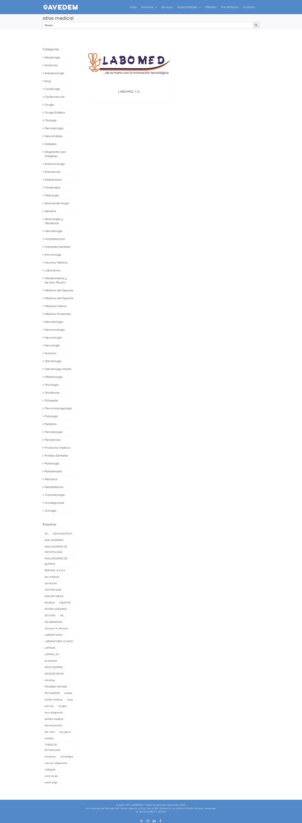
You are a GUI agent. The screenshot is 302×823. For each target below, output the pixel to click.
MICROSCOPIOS (54, 673)
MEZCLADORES (54, 667)
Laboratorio (53, 270)
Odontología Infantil (58, 369)
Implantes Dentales (58, 246)
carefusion (51, 583)
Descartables (54, 136)
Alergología (52, 57)
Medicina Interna (56, 306)
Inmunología (53, 254)
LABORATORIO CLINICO (59, 641)
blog (48, 81)
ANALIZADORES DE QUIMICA (56, 561)
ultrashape (66, 756)
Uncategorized (54, 502)
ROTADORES (52, 693)
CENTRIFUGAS (53, 589)
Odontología (53, 361)
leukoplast (51, 660)
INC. (62, 615)
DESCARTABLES (54, 596)
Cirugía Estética (55, 112)
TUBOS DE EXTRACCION (52, 747)
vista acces (51, 776)
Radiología (52, 463)
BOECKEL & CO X (55, 570)
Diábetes (51, 144)
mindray (50, 680)
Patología (51, 416)
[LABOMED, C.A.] (129, 63)
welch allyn (51, 782)
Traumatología (55, 495)
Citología (50, 120)
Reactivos (51, 479)
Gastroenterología (57, 203)
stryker (62, 706)
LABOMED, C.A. (129, 92)
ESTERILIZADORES (56, 609)
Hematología (53, 231)
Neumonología (55, 329)
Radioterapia (53, 471)
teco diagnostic (54, 712)
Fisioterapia (52, 187)
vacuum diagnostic (56, 763)
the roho (50, 731)
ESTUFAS (50, 615)
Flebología (52, 195)
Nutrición (50, 353)
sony (70, 699)
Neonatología (54, 321)
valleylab (50, 769)
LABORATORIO (54, 634)
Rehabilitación (54, 487)
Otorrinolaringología (58, 408)
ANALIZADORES (54, 540)
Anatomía (51, 65)
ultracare (50, 756)
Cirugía (49, 104)
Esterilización (53, 179)
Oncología (51, 384)
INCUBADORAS (53, 622)
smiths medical (53, 699)
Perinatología (54, 432)
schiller (68, 693)
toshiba (49, 738)
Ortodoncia (52, 392)
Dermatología (54, 128)
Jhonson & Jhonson (56, 628)
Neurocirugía (53, 337)
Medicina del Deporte (59, 290)
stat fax (49, 706)
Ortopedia (51, 400)
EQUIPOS (64, 602)
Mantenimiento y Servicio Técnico (56, 280)
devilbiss (50, 602)
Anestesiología (54, 73)
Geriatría (50, 211)
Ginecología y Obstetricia (54, 221)
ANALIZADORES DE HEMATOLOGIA (56, 549)
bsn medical (52, 576)
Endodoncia (52, 171)
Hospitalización (55, 239)
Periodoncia (53, 439)
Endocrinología (55, 164)
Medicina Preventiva (58, 314)
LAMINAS (50, 647)
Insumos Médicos (56, 262)
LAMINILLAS (52, 654)
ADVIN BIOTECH (62, 533)
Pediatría (51, 424)
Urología (50, 510)
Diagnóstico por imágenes (55, 154)
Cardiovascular (55, 96)
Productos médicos (57, 447)
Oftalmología (54, 377)
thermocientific (53, 725)
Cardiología (52, 89)
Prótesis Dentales (56, 455)
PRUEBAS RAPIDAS (56, 686)
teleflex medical (54, 719)
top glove (65, 731)
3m (46, 533)
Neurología (52, 345)
